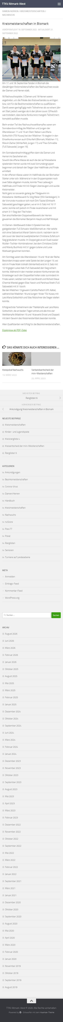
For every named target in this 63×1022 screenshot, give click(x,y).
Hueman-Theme (47, 1012)
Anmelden (10, 576)
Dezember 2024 (13, 711)
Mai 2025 (9, 683)
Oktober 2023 (11, 775)
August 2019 (11, 987)
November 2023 (13, 768)
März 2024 (10, 739)
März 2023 (10, 810)
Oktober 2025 (11, 669)
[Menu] (59, 4)
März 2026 (10, 648)
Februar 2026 (11, 655)
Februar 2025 (11, 697)
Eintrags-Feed (12, 583)
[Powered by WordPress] (20, 1012)
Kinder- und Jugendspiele (17, 431)
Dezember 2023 (13, 761)
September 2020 (13, 916)
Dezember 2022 (13, 824)
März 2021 (10, 888)
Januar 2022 (10, 874)
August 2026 (11, 633)
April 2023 (10, 803)
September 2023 (13, 782)
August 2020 (11, 923)
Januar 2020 (10, 959)
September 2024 (13, 725)
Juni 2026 (9, 640)
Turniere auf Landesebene (17, 557)
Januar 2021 (10, 895)
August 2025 (11, 676)
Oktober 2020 (11, 909)
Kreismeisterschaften (32, 11)
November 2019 (13, 966)
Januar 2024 (10, 754)
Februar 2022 (11, 867)
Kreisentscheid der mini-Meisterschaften (24, 446)
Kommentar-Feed (13, 590)
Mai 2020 (9, 930)
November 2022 (13, 831)
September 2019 (13, 980)
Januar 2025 (10, 704)
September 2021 (13, 881)
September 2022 (13, 845)
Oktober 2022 (11, 838)
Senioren (9, 550)
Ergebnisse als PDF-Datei (14, 330)
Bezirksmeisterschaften (16, 479)
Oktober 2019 (11, 973)
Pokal (7, 536)
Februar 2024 (11, 747)
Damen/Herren (10, 11)
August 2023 (11, 789)
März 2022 (10, 860)
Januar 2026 (10, 662)
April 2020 (10, 937)
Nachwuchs (8, 15)
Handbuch (10, 500)
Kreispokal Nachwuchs (12, 370)
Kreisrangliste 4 (12, 439)
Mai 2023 (9, 796)
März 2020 (10, 944)
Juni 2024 (9, 732)
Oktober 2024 (11, 718)
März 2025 (10, 690)
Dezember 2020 (13, 902)
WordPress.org (12, 597)
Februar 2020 (11, 952)
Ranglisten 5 (11, 453)
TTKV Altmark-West (14, 4)
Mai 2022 (9, 853)
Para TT (8, 529)
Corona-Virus (11, 486)
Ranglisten (10, 543)
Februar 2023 (11, 817)
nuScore (9, 522)
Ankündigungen (12, 472)
